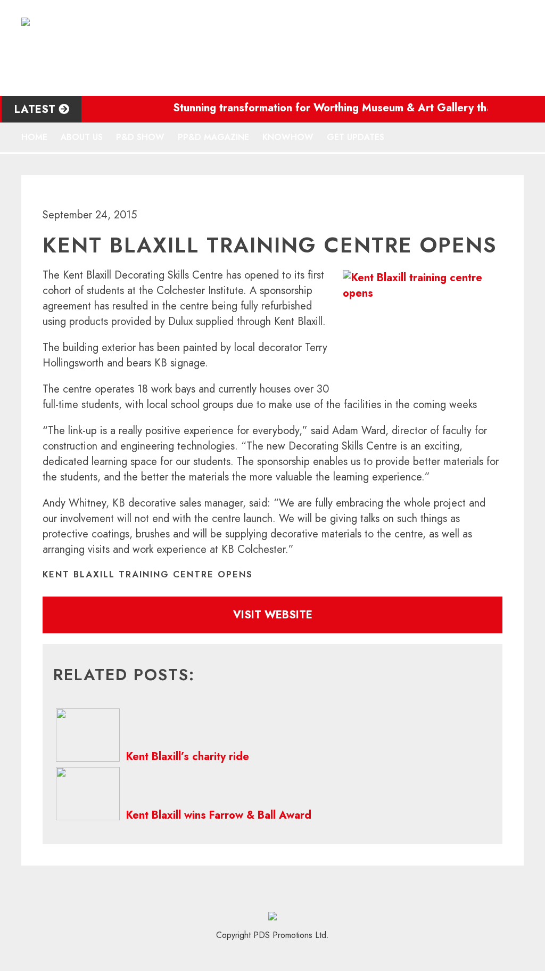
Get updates (355, 137)
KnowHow (287, 137)
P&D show (140, 137)
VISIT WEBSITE (272, 615)
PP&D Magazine (213, 137)
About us (82, 137)
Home (34, 137)
